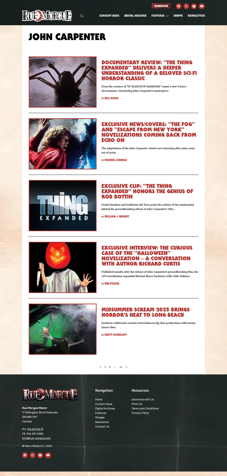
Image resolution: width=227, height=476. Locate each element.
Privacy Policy (140, 413)
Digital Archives (135, 15)
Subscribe (161, 6)
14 (120, 367)
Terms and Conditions (145, 408)
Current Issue (109, 15)
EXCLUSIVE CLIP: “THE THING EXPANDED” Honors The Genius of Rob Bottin (147, 191)
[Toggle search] (82, 16)
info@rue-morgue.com (36, 438)
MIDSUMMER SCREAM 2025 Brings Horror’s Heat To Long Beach (146, 312)
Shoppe (178, 15)
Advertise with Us (143, 399)
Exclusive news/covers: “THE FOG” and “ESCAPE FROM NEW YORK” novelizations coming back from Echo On (149, 132)
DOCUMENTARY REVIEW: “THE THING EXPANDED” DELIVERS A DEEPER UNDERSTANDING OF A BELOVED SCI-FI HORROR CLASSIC (149, 70)
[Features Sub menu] (167, 16)
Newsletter (196, 15)
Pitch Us (137, 404)
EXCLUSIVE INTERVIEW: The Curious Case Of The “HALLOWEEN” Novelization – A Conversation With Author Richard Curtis (147, 255)
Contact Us (102, 426)
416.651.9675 (35, 429)
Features (100, 413)
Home (98, 399)
